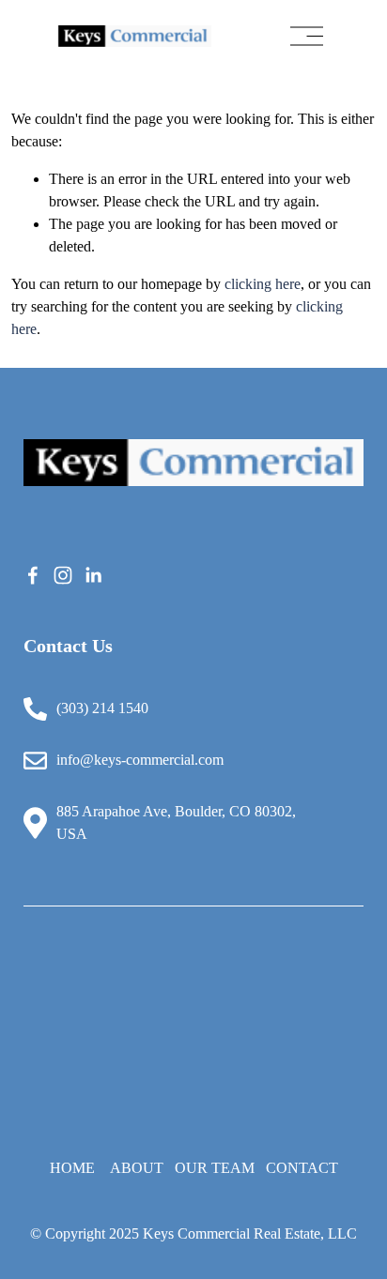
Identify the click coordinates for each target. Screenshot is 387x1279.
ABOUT (136, 1168)
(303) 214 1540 (102, 708)
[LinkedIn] (93, 575)
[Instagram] (63, 575)
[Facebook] (32, 575)
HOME (72, 1168)
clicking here (262, 284)
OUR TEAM (215, 1168)
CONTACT (302, 1168)
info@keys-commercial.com (140, 760)
